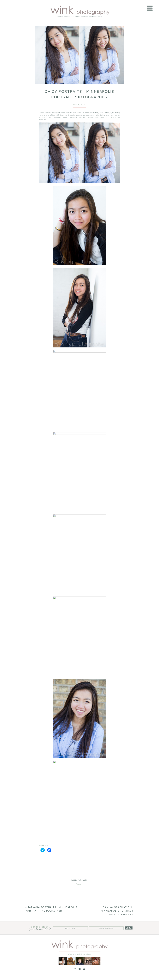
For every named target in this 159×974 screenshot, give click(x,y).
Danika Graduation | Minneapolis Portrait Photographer (117, 911)
